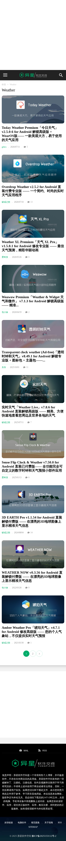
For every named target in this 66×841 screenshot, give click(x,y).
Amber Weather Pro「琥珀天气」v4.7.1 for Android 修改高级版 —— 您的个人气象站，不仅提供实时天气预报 (32, 632)
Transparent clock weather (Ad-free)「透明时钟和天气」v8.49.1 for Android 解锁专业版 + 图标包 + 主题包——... (33, 356)
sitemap (33, 827)
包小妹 (5, 312)
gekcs (4, 147)
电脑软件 (22, 822)
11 (27, 367)
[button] (61, 75)
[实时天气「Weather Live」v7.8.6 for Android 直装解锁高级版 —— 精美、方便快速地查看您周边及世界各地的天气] (33, 389)
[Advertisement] (33, 35)
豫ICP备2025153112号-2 (44, 836)
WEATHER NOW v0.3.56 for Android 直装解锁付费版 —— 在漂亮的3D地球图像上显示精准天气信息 (32, 577)
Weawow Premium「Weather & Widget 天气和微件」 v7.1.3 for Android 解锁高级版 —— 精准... (33, 301)
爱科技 (5, 257)
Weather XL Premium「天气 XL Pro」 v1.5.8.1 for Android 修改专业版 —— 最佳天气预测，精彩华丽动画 (33, 246)
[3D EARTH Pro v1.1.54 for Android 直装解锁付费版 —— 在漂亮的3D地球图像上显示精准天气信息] (33, 499)
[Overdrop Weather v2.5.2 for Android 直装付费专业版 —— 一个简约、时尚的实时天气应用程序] (33, 169)
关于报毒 (49, 822)
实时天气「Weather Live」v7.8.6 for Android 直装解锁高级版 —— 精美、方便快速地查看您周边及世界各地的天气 (33, 411)
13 (31, 202)
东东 (4, 367)
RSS (60, 822)
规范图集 (35, 822)
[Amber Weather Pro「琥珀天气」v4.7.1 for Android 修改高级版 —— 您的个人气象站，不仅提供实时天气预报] (33, 609)
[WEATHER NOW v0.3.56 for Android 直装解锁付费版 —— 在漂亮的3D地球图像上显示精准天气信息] (33, 554)
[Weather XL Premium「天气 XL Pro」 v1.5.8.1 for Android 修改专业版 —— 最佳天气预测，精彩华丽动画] (33, 224)
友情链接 (8, 822)
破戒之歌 (6, 202)
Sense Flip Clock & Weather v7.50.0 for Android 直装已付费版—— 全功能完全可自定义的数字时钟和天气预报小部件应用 (32, 466)
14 (31, 532)
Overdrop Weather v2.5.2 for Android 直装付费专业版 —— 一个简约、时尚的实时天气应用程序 (33, 191)
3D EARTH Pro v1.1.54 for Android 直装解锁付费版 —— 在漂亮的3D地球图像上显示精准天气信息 (32, 521)
